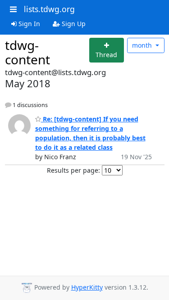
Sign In (28, 23)
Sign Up (73, 23)
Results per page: (73, 170)
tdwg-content (27, 52)
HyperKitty (87, 287)
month (143, 45)
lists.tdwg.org (49, 9)
